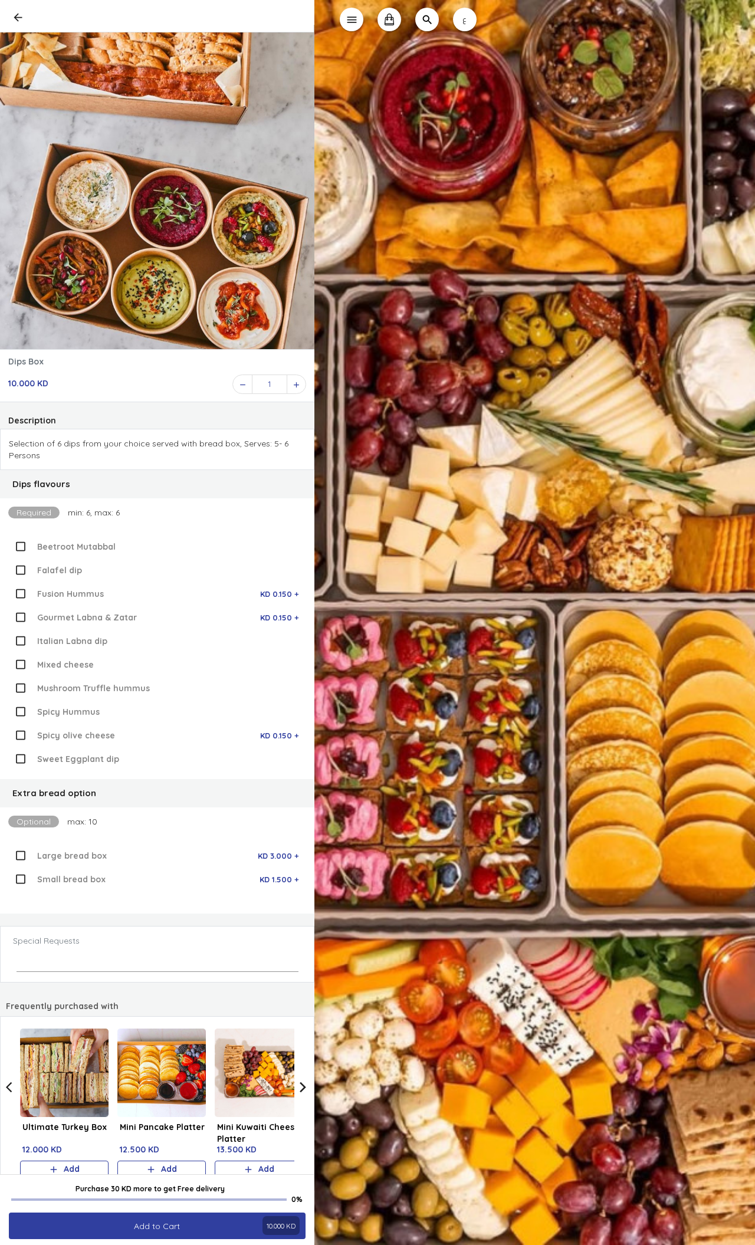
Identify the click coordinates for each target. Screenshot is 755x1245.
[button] (157, 484)
